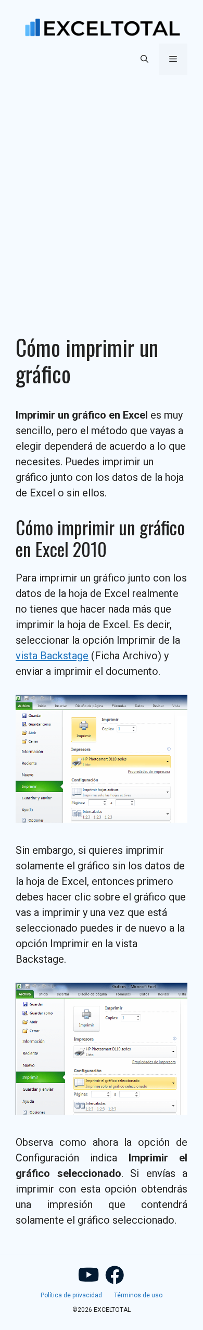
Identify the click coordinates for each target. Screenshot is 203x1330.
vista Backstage (52, 655)
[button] (144, 59)
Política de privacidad (71, 1295)
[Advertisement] (101, 191)
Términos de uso (138, 1295)
